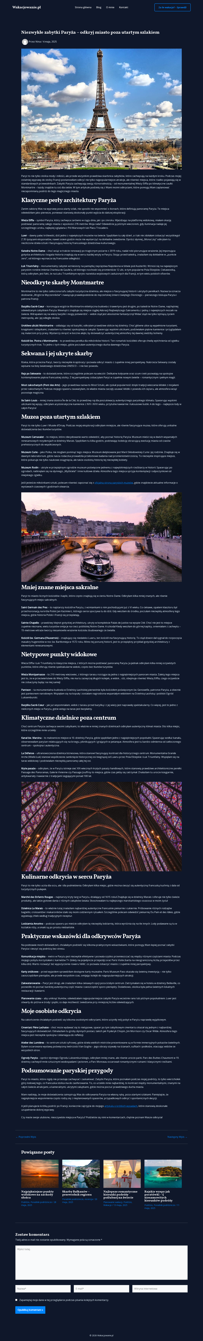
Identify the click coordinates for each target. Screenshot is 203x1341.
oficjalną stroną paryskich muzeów (114, 482)
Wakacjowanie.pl (26, 7)
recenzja (89, 1199)
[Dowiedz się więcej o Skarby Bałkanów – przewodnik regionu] (81, 1173)
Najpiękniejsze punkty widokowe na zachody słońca (37, 1195)
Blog (98, 7)
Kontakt (123, 7)
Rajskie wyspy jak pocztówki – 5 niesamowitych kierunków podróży (158, 1196)
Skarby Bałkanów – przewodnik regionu (77, 1193)
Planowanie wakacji (112, 1202)
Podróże (25, 1202)
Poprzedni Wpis (26, 1137)
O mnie (110, 7)
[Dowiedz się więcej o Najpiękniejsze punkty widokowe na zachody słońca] (40, 1173)
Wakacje (107, 1205)
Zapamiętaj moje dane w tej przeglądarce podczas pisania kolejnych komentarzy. (64, 1300)
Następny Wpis (177, 1137)
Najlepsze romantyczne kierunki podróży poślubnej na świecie (120, 1195)
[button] (172, 7)
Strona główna (83, 7)
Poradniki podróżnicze (41, 1202)
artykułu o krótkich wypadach (120, 1106)
